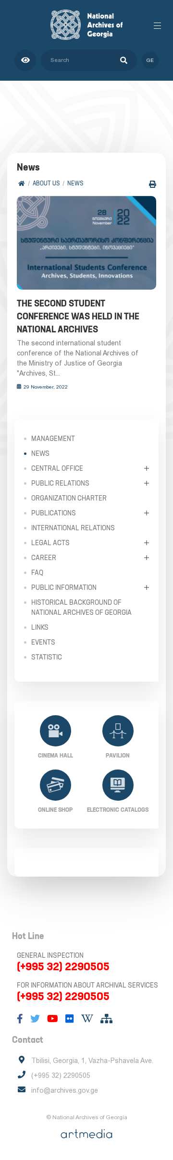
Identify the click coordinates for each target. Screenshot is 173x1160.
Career (43, 557)
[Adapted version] (25, 60)
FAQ (37, 572)
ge (150, 60)
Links (40, 627)
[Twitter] (35, 1018)
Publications (53, 513)
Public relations (60, 483)
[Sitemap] (106, 1018)
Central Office (57, 468)
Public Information (64, 587)
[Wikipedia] (87, 1018)
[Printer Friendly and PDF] (152, 184)
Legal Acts (50, 542)
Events (43, 642)
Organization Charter (69, 498)
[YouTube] (52, 1018)
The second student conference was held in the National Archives (78, 316)
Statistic (46, 657)
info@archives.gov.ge (64, 1090)
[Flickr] (69, 1018)
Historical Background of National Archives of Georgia (81, 607)
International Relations (73, 528)
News (75, 183)
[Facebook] (20, 1018)
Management (53, 438)
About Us (46, 183)
